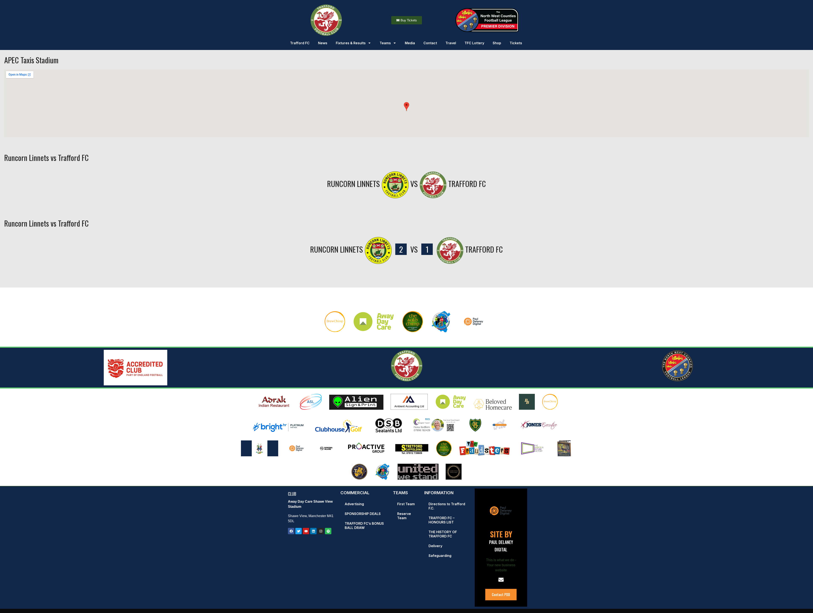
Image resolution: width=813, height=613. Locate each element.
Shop (497, 43)
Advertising (354, 504)
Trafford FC (300, 43)
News (322, 43)
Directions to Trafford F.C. (447, 506)
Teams (385, 43)
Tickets (516, 43)
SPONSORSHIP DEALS (363, 514)
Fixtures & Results (351, 43)
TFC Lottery (474, 43)
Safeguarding (440, 555)
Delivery (435, 546)
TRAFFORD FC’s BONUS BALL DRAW (364, 525)
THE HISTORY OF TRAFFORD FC (443, 534)
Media (410, 43)
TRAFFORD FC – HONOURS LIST (442, 520)
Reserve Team (404, 516)
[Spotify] (328, 531)
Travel (450, 43)
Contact (430, 43)
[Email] (501, 579)
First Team (406, 504)
